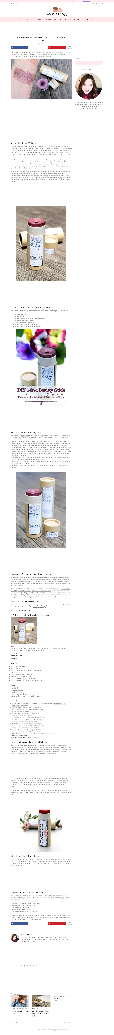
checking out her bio (28, 941)
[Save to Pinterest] (57, 47)
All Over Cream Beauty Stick (31, 861)
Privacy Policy (72, 1029)
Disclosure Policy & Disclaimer (60, 1029)
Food (99, 19)
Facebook (14, 919)
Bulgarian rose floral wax (45, 162)
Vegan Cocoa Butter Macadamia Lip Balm (26, 903)
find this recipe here (17, 865)
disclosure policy (87, 1)
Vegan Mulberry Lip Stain (20, 907)
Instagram (37, 919)
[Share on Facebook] (19, 47)
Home (14, 19)
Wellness (68, 19)
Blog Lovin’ (27, 919)
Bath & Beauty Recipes (44, 19)
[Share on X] (38, 47)
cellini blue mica (33, 324)
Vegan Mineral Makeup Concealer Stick (25, 911)
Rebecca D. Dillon (26, 934)
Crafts (93, 19)
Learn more (93, 108)
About (21, 19)
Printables (47, 35)
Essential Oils (57, 19)
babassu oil (21, 316)
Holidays (77, 19)
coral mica (30, 322)
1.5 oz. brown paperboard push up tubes (35, 579)
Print (12, 646)
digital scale (25, 436)
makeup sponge (38, 607)
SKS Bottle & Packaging (61, 579)
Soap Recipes (30, 19)
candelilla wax (22, 314)
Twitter (20, 919)
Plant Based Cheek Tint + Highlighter (24, 905)
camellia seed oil (40, 318)
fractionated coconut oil (25, 318)
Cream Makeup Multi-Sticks (21, 909)
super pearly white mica (35, 326)
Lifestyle (85, 19)
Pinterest (41, 917)
